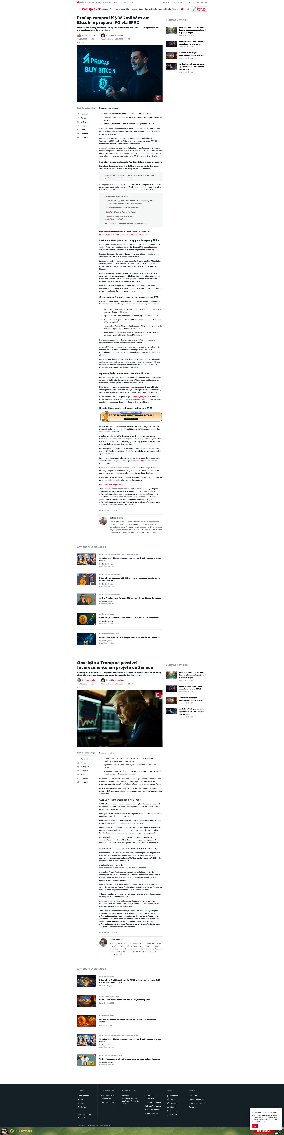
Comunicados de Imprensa (84, 1115)
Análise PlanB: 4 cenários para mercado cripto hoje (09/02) (191, 42)
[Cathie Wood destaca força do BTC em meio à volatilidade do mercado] (86, 600)
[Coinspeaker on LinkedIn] (202, 2)
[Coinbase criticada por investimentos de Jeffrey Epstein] (86, 1001)
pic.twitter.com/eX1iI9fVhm (115, 219)
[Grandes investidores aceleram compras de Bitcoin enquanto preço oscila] (86, 560)
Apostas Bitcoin (165, 9)
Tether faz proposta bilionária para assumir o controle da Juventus (129, 1059)
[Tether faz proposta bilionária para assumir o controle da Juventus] (86, 1061)
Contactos (166, 2)
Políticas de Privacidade (198, 1103)
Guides (146, 1091)
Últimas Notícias (177, 20)
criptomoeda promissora (131, 399)
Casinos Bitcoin (151, 9)
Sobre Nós (178, 2)
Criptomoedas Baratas (152, 1102)
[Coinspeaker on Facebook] (189, 2)
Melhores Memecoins (152, 1106)
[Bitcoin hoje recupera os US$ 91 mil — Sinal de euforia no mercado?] (86, 620)
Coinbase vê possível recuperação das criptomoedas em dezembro (129, 637)
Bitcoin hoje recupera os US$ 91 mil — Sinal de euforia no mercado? (129, 617)
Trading (175, 9)
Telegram (84, 126)
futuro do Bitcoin (139, 461)
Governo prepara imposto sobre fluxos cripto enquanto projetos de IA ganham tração (193, 30)
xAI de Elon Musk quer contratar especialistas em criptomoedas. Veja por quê (192, 66)
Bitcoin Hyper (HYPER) (140, 397)
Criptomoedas (83, 1096)
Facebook (84, 114)
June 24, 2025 (142, 223)
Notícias (105, 9)
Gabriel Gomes (90, 35)
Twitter (83, 118)
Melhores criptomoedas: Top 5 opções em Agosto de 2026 (130, 1100)
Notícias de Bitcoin (113, 555)
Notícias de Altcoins (114, 1055)
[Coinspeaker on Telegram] (198, 2)
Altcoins (81, 1103)
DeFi (79, 1111)
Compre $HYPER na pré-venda (111, 484)
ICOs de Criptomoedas (108, 1102)
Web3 (150, 473)
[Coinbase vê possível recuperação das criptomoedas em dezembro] (86, 639)
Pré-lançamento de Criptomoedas (123, 9)
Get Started (263, 1131)
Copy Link (84, 137)
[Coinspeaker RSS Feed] (206, 2)
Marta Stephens (117, 35)
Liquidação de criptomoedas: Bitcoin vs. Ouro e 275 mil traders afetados (127, 1020)
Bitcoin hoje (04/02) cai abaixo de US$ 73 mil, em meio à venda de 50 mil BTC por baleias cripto (129, 981)
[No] (279, 1110)
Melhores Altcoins (151, 1113)
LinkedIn (84, 133)
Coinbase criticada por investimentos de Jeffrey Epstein (192, 54)
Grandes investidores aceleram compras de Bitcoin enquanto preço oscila (130, 559)
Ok (255, 1126)
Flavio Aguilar (107, 641)
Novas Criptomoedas (152, 1110)
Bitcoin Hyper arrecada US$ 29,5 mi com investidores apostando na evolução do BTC (129, 579)
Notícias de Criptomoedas (131, 555)
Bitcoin (80, 1099)
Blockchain (82, 1107)
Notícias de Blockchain (108, 511)
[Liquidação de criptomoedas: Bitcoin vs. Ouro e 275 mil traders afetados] (86, 1021)
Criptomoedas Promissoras (149, 1097)
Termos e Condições (196, 1099)
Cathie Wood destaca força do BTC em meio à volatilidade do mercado (131, 598)
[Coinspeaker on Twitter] (194, 2)
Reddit (83, 130)
